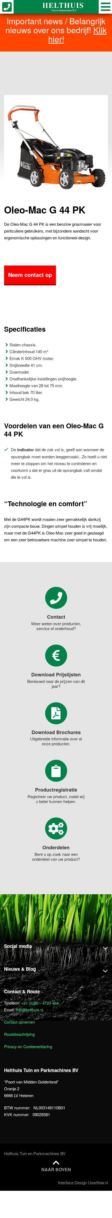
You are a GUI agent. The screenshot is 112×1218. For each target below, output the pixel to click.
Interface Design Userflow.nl (83, 1182)
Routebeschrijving (19, 1034)
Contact (56, 616)
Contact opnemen (19, 1022)
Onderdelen (56, 847)
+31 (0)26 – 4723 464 (40, 1003)
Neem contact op (30, 275)
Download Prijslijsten (56, 674)
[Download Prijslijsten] (56, 656)
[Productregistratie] (56, 771)
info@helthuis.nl (29, 1009)
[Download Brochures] (56, 713)
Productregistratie (56, 789)
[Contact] (56, 598)
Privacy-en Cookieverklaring (28, 1046)
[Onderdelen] (56, 828)
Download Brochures (56, 732)
